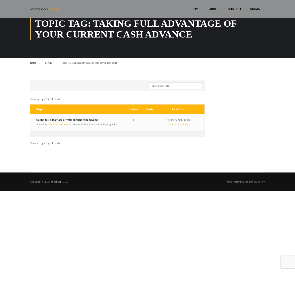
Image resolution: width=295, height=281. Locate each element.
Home (195, 9)
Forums (48, 62)
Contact (234, 9)
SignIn (255, 9)
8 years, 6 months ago (178, 119)
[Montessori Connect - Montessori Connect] (45, 11)
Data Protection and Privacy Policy (246, 181)
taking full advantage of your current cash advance (67, 119)
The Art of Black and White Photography (95, 124)
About (214, 9)
